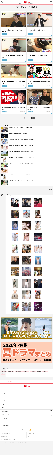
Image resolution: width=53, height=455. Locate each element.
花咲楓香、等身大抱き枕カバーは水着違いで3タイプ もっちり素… (21, 145)
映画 (3, 407)
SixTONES (11, 371)
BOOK (3, 422)
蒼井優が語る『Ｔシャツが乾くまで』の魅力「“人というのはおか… (21, 180)
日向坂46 (45, 371)
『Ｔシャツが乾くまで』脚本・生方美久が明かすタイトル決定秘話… (21, 139)
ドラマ (3, 393)
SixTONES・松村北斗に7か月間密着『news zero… (18, 133)
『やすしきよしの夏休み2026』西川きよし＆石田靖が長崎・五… (21, 151)
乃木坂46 (33, 371)
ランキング (4, 418)
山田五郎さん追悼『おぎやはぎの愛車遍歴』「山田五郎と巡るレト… (21, 127)
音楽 (3, 404)
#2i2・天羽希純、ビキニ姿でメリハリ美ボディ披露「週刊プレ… (21, 174)
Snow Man (18, 371)
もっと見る (49, 189)
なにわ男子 (26, 371)
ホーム (2, 381)
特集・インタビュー (6, 414)
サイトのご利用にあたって (5, 433)
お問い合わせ (30, 436)
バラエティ (4, 397)
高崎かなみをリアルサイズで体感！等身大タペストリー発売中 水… (21, 157)
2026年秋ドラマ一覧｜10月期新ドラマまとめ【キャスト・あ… (20, 169)
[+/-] (51, 411)
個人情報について (31, 433)
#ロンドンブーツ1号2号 (8, 381)
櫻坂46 (39, 371)
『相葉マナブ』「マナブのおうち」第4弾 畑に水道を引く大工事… (21, 163)
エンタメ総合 (4, 34)
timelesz (4, 371)
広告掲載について (4, 436)
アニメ (3, 400)
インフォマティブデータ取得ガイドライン (8, 439)
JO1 (3, 373)
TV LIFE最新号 (5, 425)
